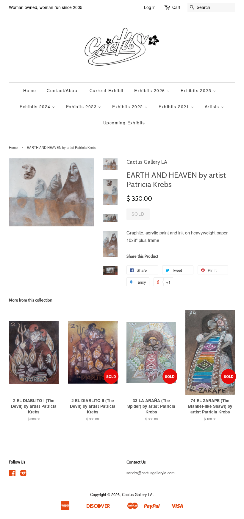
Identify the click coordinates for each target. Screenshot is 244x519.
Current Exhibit (107, 90)
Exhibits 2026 (150, 90)
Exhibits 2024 (36, 106)
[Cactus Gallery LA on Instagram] (23, 474)
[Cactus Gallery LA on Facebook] (12, 474)
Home (29, 90)
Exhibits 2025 (197, 90)
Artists (213, 106)
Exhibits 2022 (128, 106)
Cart (176, 7)
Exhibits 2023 (82, 106)
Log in (150, 7)
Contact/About (63, 90)
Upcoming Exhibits (124, 123)
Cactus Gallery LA (137, 494)
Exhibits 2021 (175, 106)
